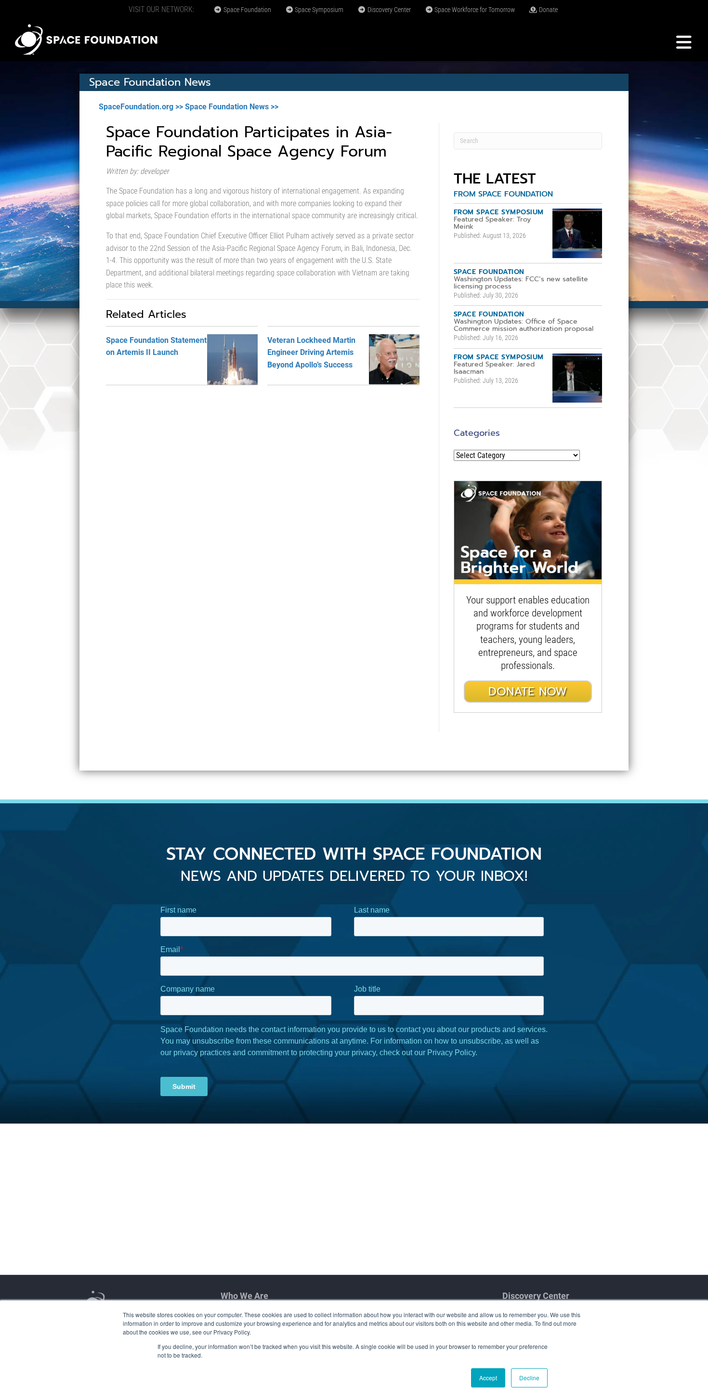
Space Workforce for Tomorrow (474, 9)
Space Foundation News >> (231, 106)
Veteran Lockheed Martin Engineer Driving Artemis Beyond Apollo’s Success (311, 352)
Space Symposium (318, 9)
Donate (548, 9)
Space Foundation (246, 9)
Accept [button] (488, 1378)
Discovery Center (388, 9)
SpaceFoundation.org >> (141, 106)
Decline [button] (529, 1378)
